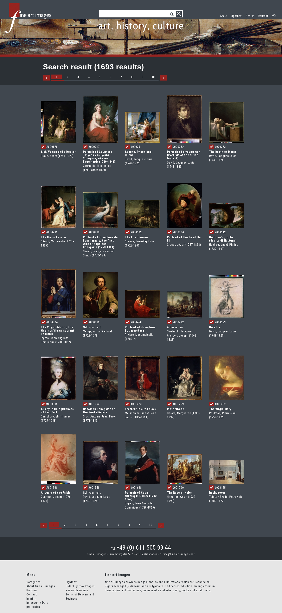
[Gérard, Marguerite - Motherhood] (184, 377)
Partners (32, 590)
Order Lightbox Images (80, 586)
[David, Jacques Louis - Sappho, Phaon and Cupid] (142, 127)
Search (250, 16)
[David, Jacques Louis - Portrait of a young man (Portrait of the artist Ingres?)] (184, 118)
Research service (77, 590)
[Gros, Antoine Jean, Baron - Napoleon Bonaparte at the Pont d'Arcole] (100, 377)
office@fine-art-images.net (177, 554)
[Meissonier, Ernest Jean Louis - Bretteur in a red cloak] (142, 377)
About (223, 16)
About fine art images (40, 586)
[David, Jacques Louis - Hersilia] (226, 296)
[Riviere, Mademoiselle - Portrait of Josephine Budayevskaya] (142, 304)
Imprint (31, 598)
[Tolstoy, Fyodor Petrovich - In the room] (226, 471)
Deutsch (263, 16)
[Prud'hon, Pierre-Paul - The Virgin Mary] (226, 377)
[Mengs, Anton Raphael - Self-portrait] (100, 294)
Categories (33, 582)
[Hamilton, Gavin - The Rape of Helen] (184, 469)
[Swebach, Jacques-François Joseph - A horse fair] (184, 304)
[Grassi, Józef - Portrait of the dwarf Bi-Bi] (184, 205)
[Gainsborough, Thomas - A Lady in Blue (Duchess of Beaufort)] (58, 378)
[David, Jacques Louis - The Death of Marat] (226, 122)
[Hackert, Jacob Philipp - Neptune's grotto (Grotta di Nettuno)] (226, 215)
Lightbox (237, 15)
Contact (31, 594)
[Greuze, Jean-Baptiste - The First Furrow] (142, 214)
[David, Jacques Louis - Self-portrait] (100, 462)
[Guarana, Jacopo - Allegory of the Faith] (58, 458)
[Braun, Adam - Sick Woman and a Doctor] (58, 121)
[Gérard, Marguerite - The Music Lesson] (58, 207)
